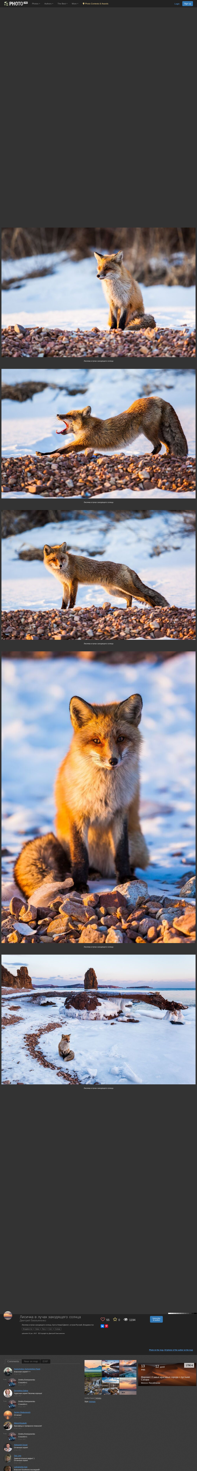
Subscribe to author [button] (156, 1319)
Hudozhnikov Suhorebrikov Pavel (27, 1369)
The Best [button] (62, 4)
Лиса (44, 1329)
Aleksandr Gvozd (20, 1445)
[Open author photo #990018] (128, 1386)
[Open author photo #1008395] (110, 1386)
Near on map (31, 1361)
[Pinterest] (106, 1326)
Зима (37, 1329)
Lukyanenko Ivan (20, 1467)
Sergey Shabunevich (22, 1412)
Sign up (187, 4)
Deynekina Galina (21, 1391)
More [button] (74, 4)
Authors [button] (48, 4)
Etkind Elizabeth (20, 1423)
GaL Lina (17, 1456)
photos (97, 1398)
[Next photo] (194, 638)
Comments (13, 1361)
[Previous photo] (3, 638)
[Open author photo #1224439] (128, 1369)
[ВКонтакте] (102, 1326)
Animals (92, 1402)
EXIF (45, 1361)
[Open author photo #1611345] (110, 1369)
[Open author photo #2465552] (93, 1369)
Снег (50, 1329)
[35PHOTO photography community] (16, 3)
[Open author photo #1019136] (93, 1386)
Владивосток (27, 1329)
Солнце (57, 1329)
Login (177, 4)
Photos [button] (35, 4)
